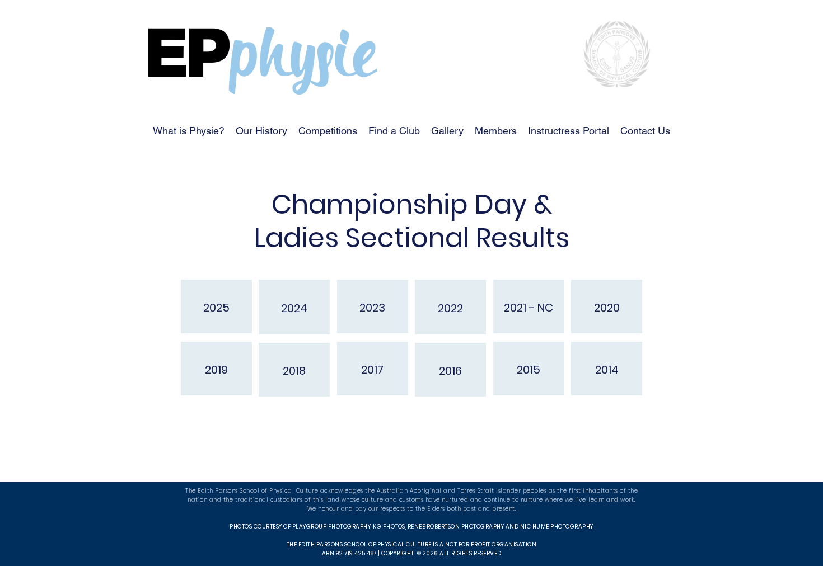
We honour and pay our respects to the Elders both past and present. (411, 508)
